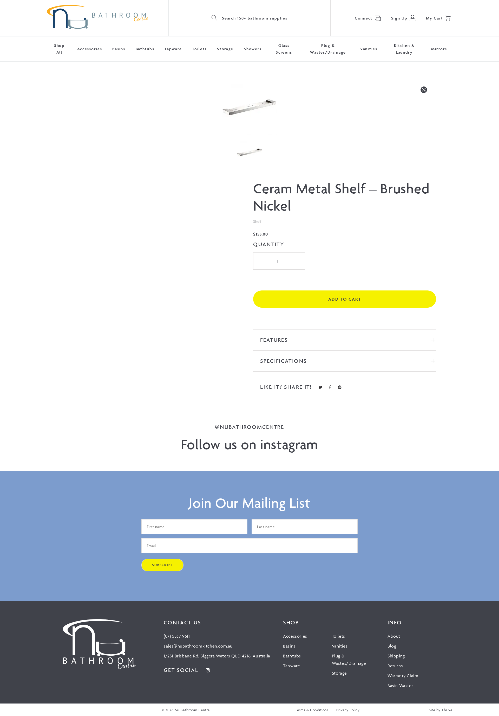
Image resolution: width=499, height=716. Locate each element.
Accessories (89, 48)
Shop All (59, 49)
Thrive (447, 710)
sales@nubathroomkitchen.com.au (198, 646)
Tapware (173, 48)
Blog (392, 646)
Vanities (368, 48)
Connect (363, 18)
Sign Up (399, 18)
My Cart (434, 18)
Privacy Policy (347, 710)
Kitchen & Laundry (404, 49)
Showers (252, 48)
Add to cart (344, 299)
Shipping (396, 655)
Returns (395, 665)
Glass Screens (284, 49)
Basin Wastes (400, 685)
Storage (225, 48)
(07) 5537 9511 (177, 636)
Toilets (199, 48)
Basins (118, 48)
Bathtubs (145, 48)
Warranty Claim (403, 675)
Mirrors (439, 48)
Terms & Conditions (312, 710)
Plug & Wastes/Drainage (328, 49)
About (394, 636)
